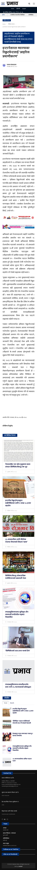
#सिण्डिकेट (30, 15)
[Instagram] (8, 819)
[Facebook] (3, 819)
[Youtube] (5, 819)
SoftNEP (20, 866)
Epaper (24, 9)
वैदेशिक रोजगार (11, 24)
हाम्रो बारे (18, 9)
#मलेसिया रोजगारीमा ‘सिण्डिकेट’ (17, 15)
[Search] (29, 3)
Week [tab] (5, 703)
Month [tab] (12, 703)
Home (12, 9)
